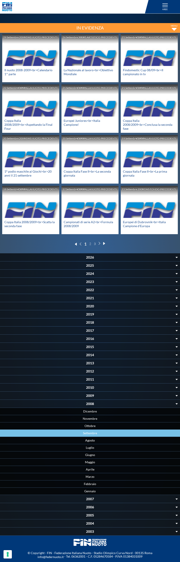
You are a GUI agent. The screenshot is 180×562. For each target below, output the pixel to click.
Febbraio (90, 484)
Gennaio (90, 491)
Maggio (90, 462)
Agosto (90, 440)
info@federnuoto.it (51, 557)
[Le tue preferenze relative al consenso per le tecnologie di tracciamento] (8, 554)
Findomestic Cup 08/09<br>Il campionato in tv (143, 72)
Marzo (90, 476)
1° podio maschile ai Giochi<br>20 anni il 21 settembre (28, 173)
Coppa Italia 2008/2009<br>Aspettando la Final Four (28, 124)
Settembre (90, 433)
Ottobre (90, 426)
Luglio (90, 447)
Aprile (90, 469)
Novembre (90, 418)
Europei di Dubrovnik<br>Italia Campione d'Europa (144, 224)
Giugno (90, 455)
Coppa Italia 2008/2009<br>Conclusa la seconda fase (147, 124)
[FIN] (76, 6)
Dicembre (90, 411)
